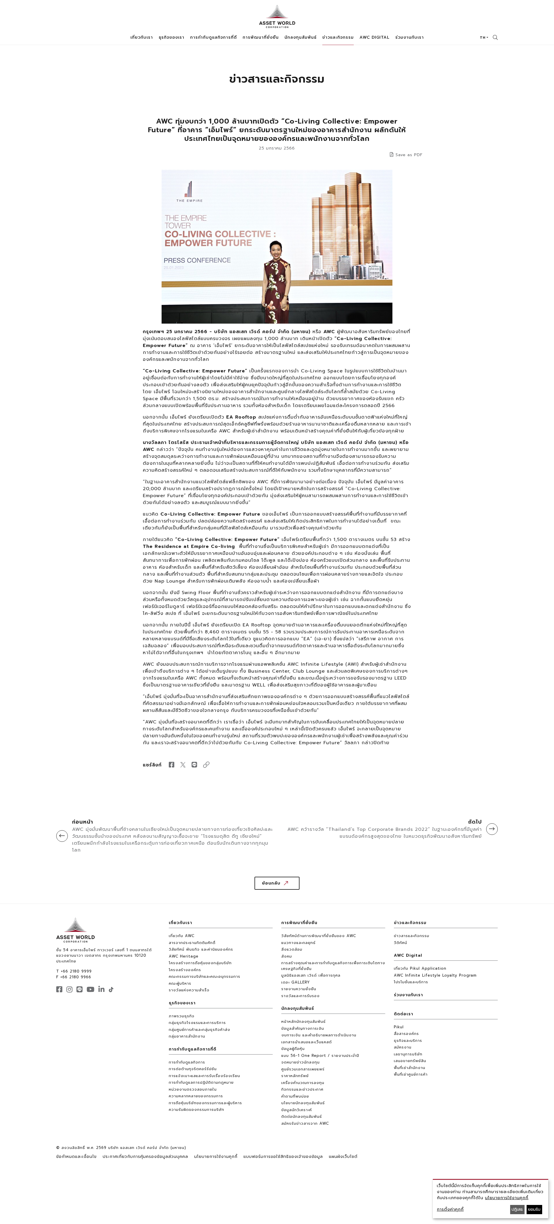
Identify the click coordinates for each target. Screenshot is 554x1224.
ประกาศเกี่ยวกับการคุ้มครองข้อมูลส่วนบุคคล (145, 1157)
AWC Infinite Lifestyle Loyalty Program (435, 975)
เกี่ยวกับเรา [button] (141, 37)
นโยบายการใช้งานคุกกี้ (215, 1157)
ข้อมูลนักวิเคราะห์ (296, 1110)
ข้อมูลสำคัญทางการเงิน (302, 1028)
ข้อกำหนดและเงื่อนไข (76, 1157)
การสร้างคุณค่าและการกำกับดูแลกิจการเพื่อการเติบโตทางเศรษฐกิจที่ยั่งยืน (333, 965)
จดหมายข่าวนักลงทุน (300, 1062)
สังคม (286, 956)
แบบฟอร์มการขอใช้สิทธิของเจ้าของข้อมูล (283, 1157)
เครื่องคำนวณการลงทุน (302, 1082)
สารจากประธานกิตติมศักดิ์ (192, 942)
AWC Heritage (184, 956)
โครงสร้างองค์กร (185, 970)
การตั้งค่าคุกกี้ (450, 1209)
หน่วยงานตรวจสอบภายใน (193, 1089)
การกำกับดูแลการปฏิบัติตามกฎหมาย (201, 1082)
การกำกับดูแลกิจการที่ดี (192, 1049)
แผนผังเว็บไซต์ (343, 1157)
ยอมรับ (534, 1209)
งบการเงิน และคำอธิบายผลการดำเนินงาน (318, 1035)
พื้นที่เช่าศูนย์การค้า (411, 1074)
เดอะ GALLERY (295, 982)
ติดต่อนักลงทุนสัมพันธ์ (301, 1116)
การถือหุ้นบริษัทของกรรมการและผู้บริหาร (205, 1103)
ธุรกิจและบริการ (408, 1040)
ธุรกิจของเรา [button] (171, 37)
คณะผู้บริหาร (180, 983)
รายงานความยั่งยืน (298, 989)
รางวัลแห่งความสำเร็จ (189, 990)
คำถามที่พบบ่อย (295, 1096)
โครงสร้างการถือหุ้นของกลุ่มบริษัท (200, 963)
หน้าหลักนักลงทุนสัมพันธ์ (303, 1021)
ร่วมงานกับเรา (409, 37)
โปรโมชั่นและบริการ (411, 982)
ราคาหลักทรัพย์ (295, 1076)
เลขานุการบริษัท (408, 1054)
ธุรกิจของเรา (182, 1003)
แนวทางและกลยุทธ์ (298, 942)
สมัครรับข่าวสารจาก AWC (305, 1123)
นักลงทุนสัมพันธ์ (297, 1008)
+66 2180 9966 (75, 977)
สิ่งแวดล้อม (291, 949)
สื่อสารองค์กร (406, 1033)
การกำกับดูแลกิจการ (187, 1062)
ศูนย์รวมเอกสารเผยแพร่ (303, 1069)
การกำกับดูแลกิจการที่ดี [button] (213, 37)
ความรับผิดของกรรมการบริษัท (196, 1109)
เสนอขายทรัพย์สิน (410, 1060)
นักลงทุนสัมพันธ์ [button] (301, 37)
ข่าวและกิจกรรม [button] (338, 37)
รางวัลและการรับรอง (300, 996)
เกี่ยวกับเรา (180, 923)
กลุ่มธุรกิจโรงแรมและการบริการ (197, 1022)
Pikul (399, 1027)
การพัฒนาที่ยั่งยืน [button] (261, 37)
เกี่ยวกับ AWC (181, 935)
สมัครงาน (402, 1047)
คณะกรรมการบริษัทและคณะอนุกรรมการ (204, 976)
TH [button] (483, 37)
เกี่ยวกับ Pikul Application (420, 968)
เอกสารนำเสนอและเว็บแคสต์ (306, 1042)
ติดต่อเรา (403, 1014)
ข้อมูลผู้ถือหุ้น (293, 1048)
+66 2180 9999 (76, 971)
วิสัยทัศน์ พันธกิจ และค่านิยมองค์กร (201, 949)
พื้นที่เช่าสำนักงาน (409, 1067)
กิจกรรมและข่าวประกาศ (302, 1089)
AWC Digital (408, 955)
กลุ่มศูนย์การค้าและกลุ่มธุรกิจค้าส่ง (199, 1029)
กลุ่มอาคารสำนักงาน (187, 1036)
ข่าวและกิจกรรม (410, 923)
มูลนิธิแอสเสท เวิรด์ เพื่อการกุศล (310, 975)
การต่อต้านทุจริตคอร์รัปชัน (193, 1069)
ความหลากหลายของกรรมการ (196, 1096)
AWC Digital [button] (375, 37)
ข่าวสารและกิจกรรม (411, 935)
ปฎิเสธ (517, 1209)
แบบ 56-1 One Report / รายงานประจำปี (320, 1055)
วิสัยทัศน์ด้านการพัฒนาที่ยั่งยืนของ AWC (318, 935)
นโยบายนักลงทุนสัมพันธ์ (303, 1103)
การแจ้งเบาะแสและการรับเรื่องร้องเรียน (204, 1076)
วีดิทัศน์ (400, 942)
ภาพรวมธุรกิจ (181, 1016)
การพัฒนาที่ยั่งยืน (299, 923)
